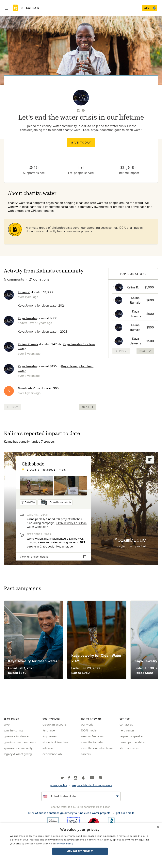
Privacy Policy (65, 843)
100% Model (89, 730)
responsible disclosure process (92, 785)
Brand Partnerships (132, 742)
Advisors (48, 748)
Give (6, 724)
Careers (86, 754)
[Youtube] (92, 778)
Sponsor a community (18, 748)
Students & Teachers (55, 742)
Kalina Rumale (28, 344)
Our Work (87, 724)
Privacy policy (58, 785)
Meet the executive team (97, 748)
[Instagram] (75, 778)
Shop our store (129, 748)
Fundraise (48, 730)
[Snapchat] (83, 778)
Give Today (81, 142)
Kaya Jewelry (27, 318)
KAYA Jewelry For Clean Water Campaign (57, 525)
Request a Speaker (131, 736)
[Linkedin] (100, 778)
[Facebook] (69, 778)
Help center (127, 730)
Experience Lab (52, 754)
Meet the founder (92, 742)
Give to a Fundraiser (16, 736)
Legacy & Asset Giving (18, 754)
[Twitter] (62, 778)
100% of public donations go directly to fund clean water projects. (69, 813)
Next (86, 407)
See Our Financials (92, 736)
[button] (80, 851)
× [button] (157, 827)
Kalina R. (24, 292)
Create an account (54, 724)
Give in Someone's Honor (20, 742)
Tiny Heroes (49, 736)
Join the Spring (13, 730)
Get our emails (125, 813)
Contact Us (126, 724)
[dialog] (81, 841)
